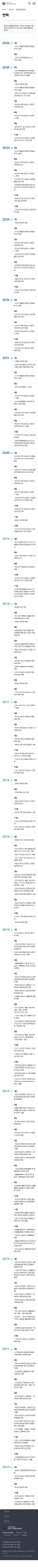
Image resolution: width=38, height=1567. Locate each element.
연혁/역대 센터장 (20, 9)
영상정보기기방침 (21, 1533)
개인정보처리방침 (7, 1533)
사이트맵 (24, 1535)
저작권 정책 (7, 1535)
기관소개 (11, 9)
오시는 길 (16, 1535)
